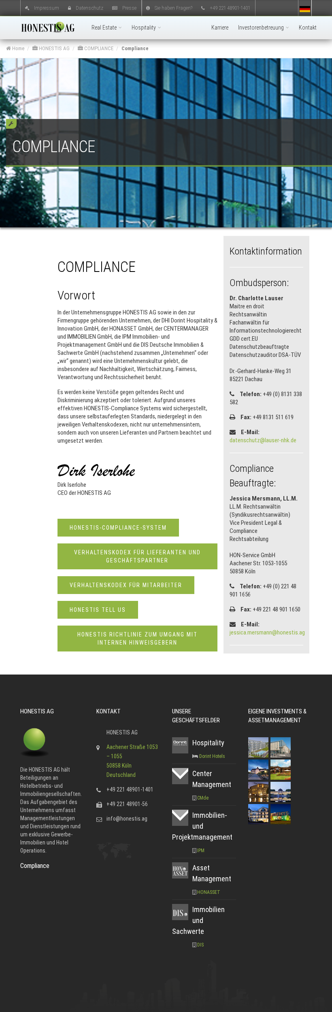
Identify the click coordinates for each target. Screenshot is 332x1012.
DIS (200, 945)
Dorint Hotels (212, 756)
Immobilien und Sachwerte (198, 920)
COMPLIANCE (98, 48)
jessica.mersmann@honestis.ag (267, 632)
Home (17, 48)
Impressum (46, 7)
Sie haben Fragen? (173, 7)
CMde (203, 798)
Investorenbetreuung (261, 27)
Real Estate (105, 27)
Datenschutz (89, 7)
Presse (129, 7)
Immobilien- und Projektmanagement (202, 826)
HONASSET (208, 892)
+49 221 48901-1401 (230, 7)
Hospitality (144, 27)
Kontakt (308, 27)
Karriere (219, 27)
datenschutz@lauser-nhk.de (263, 440)
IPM (200, 850)
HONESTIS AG (54, 48)
